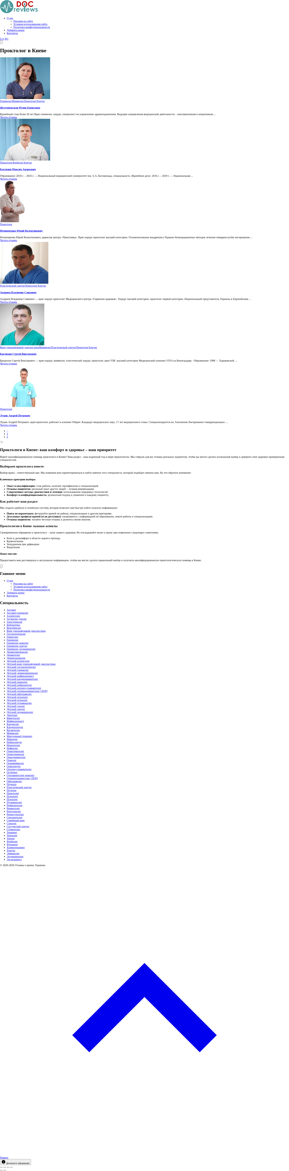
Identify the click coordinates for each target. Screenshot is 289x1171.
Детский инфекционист (20, 676)
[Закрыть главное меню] (1, 566)
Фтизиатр (12, 844)
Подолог (12, 790)
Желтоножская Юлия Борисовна (20, 107)
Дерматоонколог (16, 658)
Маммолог (18, 101)
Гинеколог (6, 101)
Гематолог (12, 637)
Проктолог (30, 101)
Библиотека (13, 625)
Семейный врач (16, 820)
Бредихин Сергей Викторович (18, 354)
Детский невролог (17, 682)
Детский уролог (16, 706)
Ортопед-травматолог (19, 769)
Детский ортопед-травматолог (24, 688)
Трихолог (12, 835)
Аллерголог (13, 615)
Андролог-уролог (17, 618)
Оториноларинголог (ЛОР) (22, 778)
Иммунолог (13, 718)
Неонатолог (13, 745)
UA (2, 38)
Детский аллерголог (18, 661)
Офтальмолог (14, 781)
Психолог (12, 799)
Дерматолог (13, 655)
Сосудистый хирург (18, 826)
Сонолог (12, 823)
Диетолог (12, 715)
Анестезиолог (15, 622)
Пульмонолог (14, 802)
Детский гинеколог (18, 670)
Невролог (12, 739)
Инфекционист (15, 721)
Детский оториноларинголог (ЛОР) (27, 691)
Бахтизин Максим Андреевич (18, 169)
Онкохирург (14, 766)
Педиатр (11, 784)
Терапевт (12, 832)
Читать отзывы (8, 117)
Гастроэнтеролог (16, 634)
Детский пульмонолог (19, 703)
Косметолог (13, 730)
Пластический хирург (12, 285)
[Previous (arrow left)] (1, 1170)
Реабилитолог (15, 805)
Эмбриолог (13, 853)
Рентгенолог (14, 811)
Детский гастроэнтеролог (21, 667)
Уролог (11, 838)
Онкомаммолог (15, 763)
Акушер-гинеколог (17, 612)
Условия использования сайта (30, 24)
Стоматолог (13, 829)
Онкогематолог (15, 751)
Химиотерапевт (16, 847)
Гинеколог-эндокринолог (21, 649)
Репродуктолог (15, 814)
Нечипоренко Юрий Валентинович (21, 230)
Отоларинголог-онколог (20, 775)
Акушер (11, 609)
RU (7, 38)
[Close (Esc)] (1, 1167)
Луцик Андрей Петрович (15, 415)
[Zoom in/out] (11, 1167)
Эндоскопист (14, 859)
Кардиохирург (15, 727)
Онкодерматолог (16, 757)
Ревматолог (13, 808)
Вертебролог (14, 628)
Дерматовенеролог (17, 652)
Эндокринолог (15, 856)
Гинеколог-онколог (18, 643)
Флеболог (17, 162)
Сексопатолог (15, 817)
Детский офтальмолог (19, 694)
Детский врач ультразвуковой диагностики (31, 664)
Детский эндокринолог (20, 712)
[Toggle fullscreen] (8, 1167)
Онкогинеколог (15, 754)
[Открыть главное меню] (1, 42)
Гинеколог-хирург (17, 646)
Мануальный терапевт (19, 736)
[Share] (4, 1167)
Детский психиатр (17, 697)
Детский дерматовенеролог (22, 673)
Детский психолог (17, 700)
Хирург (40, 101)
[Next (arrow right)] (4, 1170)
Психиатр (12, 796)
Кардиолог (13, 724)
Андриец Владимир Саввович (18, 292)
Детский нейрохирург (19, 685)
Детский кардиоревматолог (22, 679)
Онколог (12, 760)
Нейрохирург (14, 742)
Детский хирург (16, 709)
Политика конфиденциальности (31, 27)
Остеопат (12, 772)
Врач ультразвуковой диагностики (19, 347)
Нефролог (12, 748)
